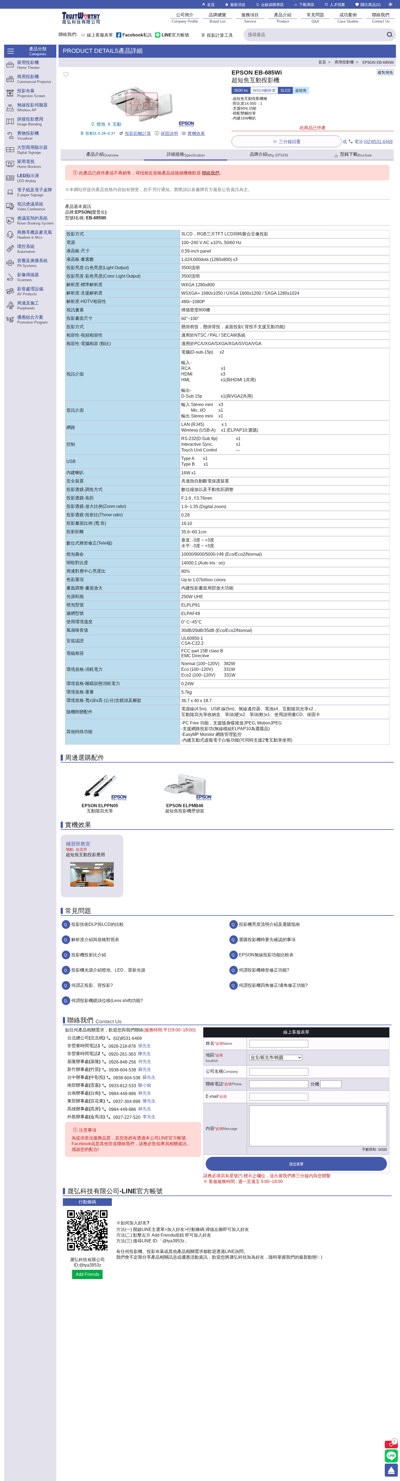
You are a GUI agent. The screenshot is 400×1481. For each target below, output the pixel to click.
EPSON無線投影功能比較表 (266, 954)
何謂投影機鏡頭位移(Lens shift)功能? (107, 1000)
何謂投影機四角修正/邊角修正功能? (273, 985)
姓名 (210, 1043)
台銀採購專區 (272, 4)
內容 (210, 1128)
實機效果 (196, 133)
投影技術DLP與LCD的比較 (97, 924)
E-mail (212, 1096)
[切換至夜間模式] (390, 4)
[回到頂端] (391, 1470)
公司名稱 (214, 1071)
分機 (314, 1084)
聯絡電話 (214, 1083)
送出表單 (296, 1164)
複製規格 (385, 72)
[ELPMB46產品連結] (185, 785)
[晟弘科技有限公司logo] (81, 23)
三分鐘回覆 (290, 141)
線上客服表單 (100, 35)
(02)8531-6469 (378, 141)
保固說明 (169, 133)
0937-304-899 (126, 1101)
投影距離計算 (138, 133)
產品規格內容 (109, 189)
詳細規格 (186, 154)
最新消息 (237, 4)
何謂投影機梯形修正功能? (264, 970)
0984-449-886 (122, 1093)
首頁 (211, 4)
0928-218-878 (122, 1046)
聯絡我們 (210, 173)
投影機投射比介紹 (88, 954)
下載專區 (306, 4)
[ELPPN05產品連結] (100, 785)
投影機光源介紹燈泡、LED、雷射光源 (108, 970)
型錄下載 (356, 154)
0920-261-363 (122, 1054)
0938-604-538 (122, 1070)
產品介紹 (102, 154)
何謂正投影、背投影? (92, 985)
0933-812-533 (122, 1085)
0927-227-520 (126, 1117)
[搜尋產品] (389, 34)
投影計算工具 (220, 35)
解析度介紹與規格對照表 (95, 939)
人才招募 (337, 4)
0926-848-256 (122, 1062)
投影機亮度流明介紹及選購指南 (269, 924)
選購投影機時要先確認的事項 (267, 939)
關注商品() (371, 4)
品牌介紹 (269, 154)
